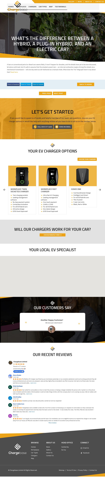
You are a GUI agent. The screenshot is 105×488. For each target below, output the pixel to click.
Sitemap (61, 475)
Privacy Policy (82, 475)
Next (100, 190)
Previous (5, 190)
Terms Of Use (71, 475)
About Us (49, 458)
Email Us (86, 453)
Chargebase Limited (20, 367)
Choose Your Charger (87, 159)
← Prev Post (45, 93)
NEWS (80, 2)
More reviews (53, 428)
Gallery (48, 455)
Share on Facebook (13, 84)
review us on (18, 376)
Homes (11, 5)
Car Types (43, 5)
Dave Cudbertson (18, 409)
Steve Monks (17, 380)
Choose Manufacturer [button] (52, 235)
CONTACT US (99, 2)
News (48, 452)
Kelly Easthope (18, 391)
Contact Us (50, 461)
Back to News (86, 84)
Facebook (86, 458)
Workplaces (21, 5)
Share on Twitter (26, 84)
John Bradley (17, 402)
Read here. (14, 72)
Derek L (15, 420)
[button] (57, 279)
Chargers (32, 5)
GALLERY (71, 2)
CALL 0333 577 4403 (44, 126)
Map (51, 5)
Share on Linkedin (38, 84)
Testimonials (60, 5)
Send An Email (65, 126)
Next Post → (59, 93)
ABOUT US (88, 2)
